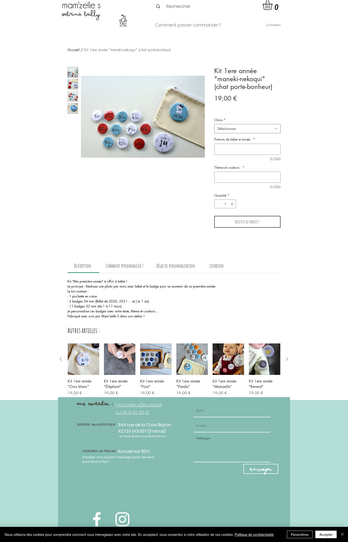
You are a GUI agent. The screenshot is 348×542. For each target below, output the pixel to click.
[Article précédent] (61, 359)
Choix (220, 120)
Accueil (73, 49)
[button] (273, 5)
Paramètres (299, 534)
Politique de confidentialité (254, 534)
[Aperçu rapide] (83, 359)
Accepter (326, 534)
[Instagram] (122, 519)
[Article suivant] (287, 359)
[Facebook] (96, 519)
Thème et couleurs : (229, 167)
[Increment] (232, 204)
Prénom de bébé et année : (234, 139)
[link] (83, 265)
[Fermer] (342, 534)
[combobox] (247, 128)
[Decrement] (218, 204)
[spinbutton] (225, 204)
